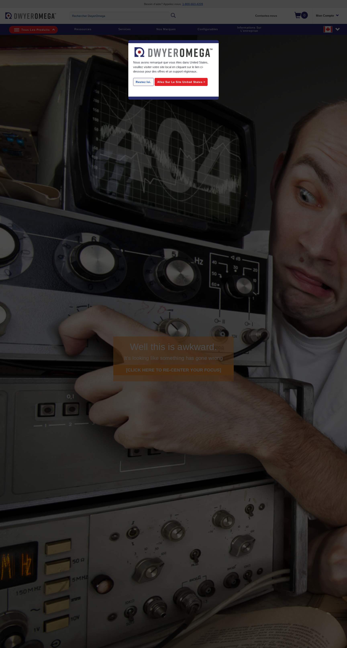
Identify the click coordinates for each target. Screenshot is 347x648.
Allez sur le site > (181, 82)
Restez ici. (143, 82)
